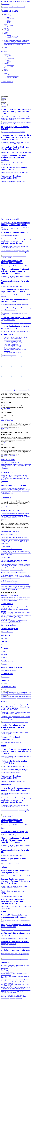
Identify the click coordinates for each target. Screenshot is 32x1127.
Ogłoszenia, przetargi (12, 37)
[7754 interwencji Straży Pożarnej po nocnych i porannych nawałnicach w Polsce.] (15, 824)
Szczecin (9, 15)
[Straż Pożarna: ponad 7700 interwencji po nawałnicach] (15, 266)
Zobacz (2, 543)
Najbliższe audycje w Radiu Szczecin (15, 390)
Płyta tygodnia (5, 546)
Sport (8, 20)
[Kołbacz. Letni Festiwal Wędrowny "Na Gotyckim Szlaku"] (16, 152)
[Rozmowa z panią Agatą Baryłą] (4, 683)
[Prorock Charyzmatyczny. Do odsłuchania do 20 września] (3, 651)
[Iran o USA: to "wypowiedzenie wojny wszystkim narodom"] (16, 314)
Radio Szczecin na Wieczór (9, 581)
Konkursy (6, 29)
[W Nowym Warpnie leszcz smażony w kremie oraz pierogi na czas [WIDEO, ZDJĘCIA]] (16, 123)
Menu (5, 47)
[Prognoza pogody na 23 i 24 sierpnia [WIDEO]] (13, 132)
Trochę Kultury (6, 557)
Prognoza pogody (19, 988)
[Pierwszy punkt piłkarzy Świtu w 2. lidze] (11, 286)
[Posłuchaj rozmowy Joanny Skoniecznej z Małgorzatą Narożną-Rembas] (5, 664)
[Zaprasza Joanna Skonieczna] (8, 670)
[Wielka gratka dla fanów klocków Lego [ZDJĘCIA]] (14, 172)
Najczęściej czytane (7, 334)
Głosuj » (7, 543)
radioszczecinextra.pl (13, 990)
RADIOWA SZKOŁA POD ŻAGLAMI (13, 485)
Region (8, 17)
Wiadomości (7, 14)
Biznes (8, 22)
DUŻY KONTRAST (12, 992)
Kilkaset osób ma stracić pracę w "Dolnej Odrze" (16, 338)
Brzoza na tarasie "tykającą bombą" (12, 340)
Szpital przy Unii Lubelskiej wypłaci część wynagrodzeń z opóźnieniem (14, 344)
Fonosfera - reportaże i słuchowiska (12, 570)
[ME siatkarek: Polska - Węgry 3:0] (9, 235)
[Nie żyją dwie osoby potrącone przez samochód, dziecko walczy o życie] (16, 229)
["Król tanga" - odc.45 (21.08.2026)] (4, 638)
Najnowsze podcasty (9, 625)
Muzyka (6, 28)
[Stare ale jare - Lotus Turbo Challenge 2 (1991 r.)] (4, 657)
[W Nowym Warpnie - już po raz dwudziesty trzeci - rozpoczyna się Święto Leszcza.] (10, 772)
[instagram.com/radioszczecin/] (8, 355)
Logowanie (22, 991)
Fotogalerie (5, 962)
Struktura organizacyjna (12, 36)
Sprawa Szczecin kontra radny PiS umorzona (15, 347)
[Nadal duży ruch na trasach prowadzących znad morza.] (13, 781)
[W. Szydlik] (7, 632)
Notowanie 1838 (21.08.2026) (10, 534)
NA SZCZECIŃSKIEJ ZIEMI (10, 510)
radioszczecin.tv (7, 604)
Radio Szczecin (10, 25)
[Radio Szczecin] (5, 4)
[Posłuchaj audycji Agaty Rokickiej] (5, 677)
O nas (5, 33)
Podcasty (6, 24)
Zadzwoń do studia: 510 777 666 (9, 987)
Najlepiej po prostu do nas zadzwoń (12, 40)
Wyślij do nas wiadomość (14, 44)
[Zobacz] (3, 98)
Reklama (6, 32)
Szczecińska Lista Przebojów (10, 531)
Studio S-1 (6, 30)
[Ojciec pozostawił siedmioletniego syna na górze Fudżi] (15, 304)
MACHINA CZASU (7, 472)
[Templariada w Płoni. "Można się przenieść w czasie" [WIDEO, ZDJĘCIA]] (16, 164)
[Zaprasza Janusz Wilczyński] (4, 644)
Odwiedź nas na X (14, 41)
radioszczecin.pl (4, 990)
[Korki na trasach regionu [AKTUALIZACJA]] (13, 181)
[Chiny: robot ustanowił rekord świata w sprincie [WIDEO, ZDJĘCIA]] (16, 296)
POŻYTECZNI (6, 498)
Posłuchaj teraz (15, 991)
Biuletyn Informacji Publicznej (14, 998)
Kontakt (9, 35)
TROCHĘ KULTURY (8, 460)
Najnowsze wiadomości (10, 219)
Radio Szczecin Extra (12, 26)
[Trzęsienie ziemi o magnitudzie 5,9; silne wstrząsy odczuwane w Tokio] (16, 257)
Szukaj (22, 44)
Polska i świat (10, 18)
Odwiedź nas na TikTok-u (16, 43)
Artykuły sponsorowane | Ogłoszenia (15, 950)
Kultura (9, 21)
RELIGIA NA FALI (7, 420)
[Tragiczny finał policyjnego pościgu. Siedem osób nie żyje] (15, 331)
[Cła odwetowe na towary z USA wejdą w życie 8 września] (16, 323)
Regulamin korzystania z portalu (14, 996)
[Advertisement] (16, 197)
